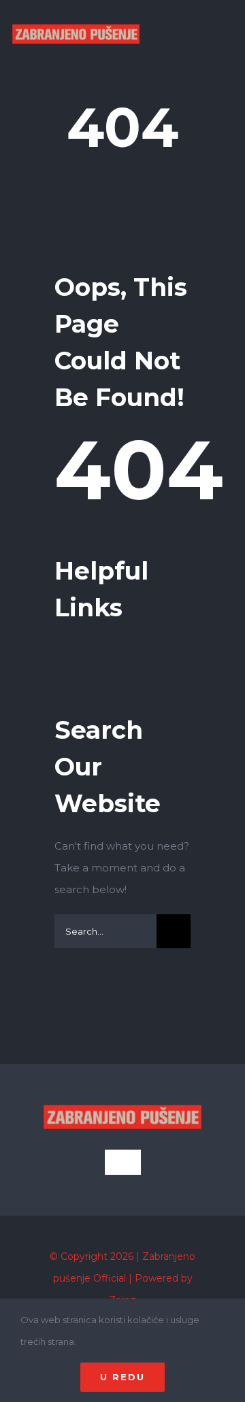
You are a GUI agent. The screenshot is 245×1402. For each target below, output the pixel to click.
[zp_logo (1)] (76, 12)
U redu (122, 1376)
